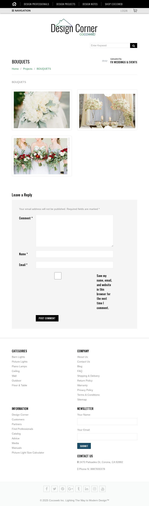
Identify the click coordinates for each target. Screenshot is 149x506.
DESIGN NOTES (90, 4)
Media (15, 443)
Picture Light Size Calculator (28, 452)
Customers (18, 419)
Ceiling (16, 371)
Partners (17, 424)
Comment (26, 218)
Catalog (16, 433)
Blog (79, 366)
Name (23, 254)
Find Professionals (22, 428)
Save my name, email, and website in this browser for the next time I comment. (104, 292)
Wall (14, 375)
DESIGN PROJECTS (66, 4)
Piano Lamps (19, 366)
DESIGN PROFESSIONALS (36, 4)
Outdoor (16, 380)
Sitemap (82, 399)
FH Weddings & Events (123, 62)
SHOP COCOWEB (113, 4)
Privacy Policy (85, 390)
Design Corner (20, 414)
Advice (15, 438)
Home (15, 68)
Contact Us (83, 361)
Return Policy (84, 380)
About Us (82, 356)
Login (124, 11)
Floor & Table (19, 385)
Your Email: (83, 429)
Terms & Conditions (88, 394)
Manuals (17, 447)
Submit (84, 446)
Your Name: (84, 414)
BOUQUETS (44, 68)
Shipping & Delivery (88, 375)
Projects (27, 68)
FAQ (79, 371)
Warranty (82, 385)
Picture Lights (19, 361)
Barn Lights (18, 356)
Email (23, 265)
